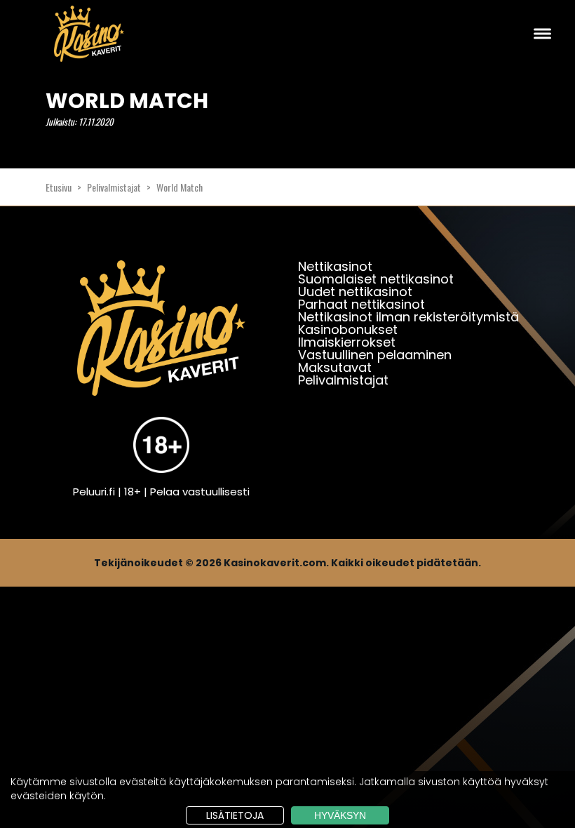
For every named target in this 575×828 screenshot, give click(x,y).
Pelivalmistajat (114, 187)
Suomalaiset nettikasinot (376, 279)
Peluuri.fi (94, 491)
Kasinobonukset (348, 329)
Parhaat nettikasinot (361, 304)
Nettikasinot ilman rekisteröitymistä (408, 317)
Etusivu (59, 187)
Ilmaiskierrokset (346, 342)
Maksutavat (335, 367)
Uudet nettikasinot (355, 291)
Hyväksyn (340, 815)
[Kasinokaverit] (161, 337)
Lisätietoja (235, 815)
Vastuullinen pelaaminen (375, 354)
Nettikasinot (335, 266)
